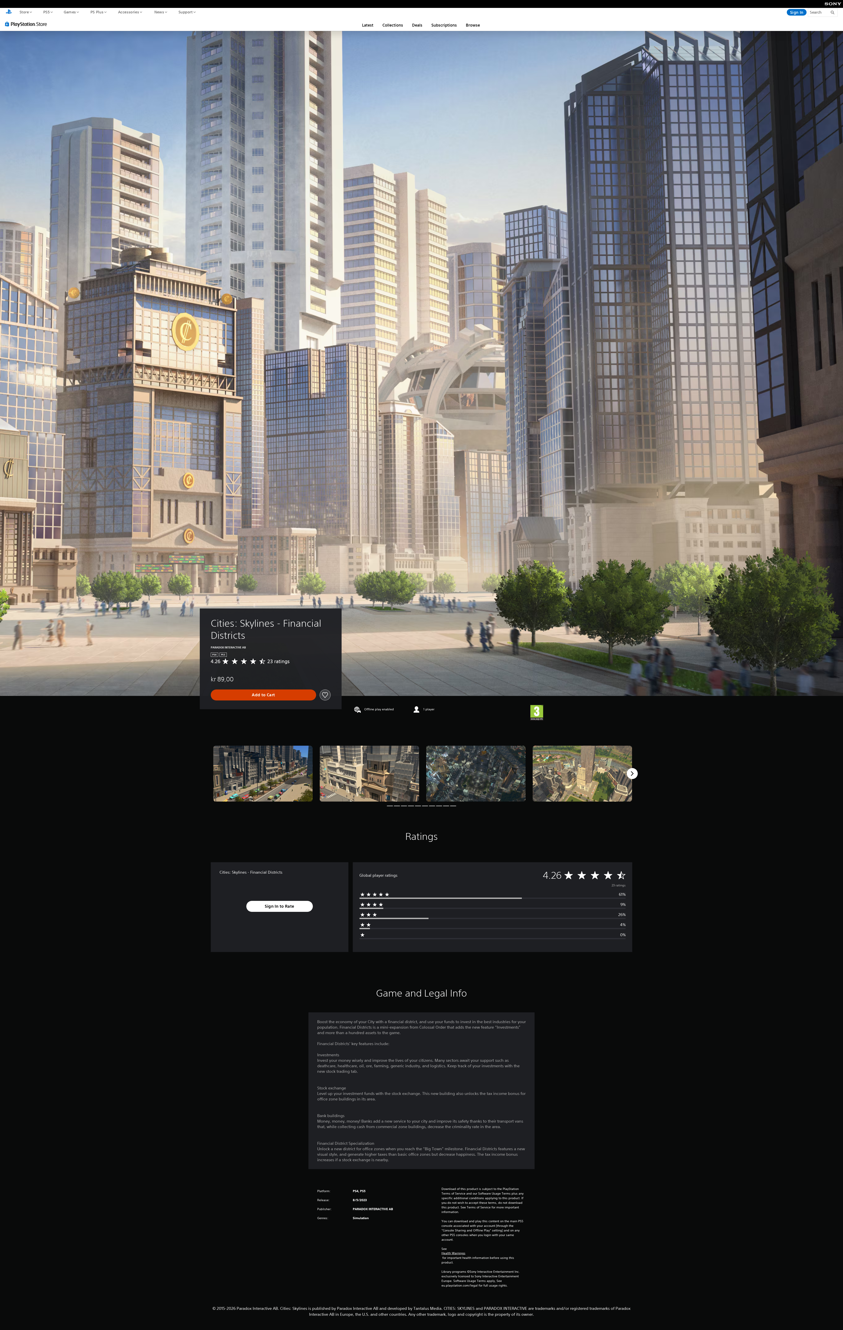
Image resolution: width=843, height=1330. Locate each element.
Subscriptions (444, 25)
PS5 (46, 12)
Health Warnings (453, 1253)
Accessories (128, 12)
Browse (473, 25)
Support (185, 12)
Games (69, 12)
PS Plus (96, 12)
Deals (417, 25)
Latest (367, 25)
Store (24, 12)
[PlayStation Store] (27, 23)
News (159, 12)
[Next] (632, 773)
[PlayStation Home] (9, 12)
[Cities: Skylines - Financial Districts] (263, 774)
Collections (392, 25)
